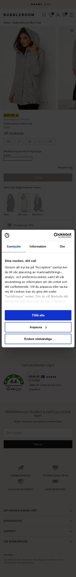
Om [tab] (62, 246)
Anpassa (36, 327)
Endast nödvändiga (38, 339)
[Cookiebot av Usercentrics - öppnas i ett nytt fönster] (54, 235)
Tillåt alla (38, 315)
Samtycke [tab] (14, 246)
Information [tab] (38, 246)
